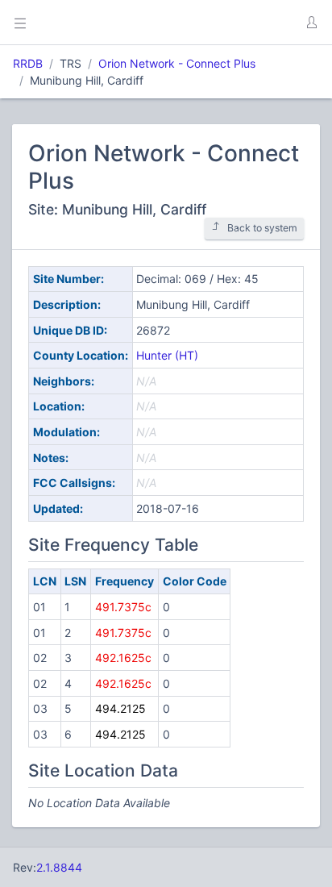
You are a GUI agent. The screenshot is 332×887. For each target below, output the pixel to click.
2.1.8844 (59, 867)
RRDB (28, 63)
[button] (311, 22)
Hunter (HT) (167, 355)
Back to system (262, 228)
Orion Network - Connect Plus (176, 63)
